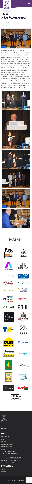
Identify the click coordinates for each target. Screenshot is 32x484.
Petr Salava (5, 436)
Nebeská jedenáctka (11, 454)
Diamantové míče (10, 456)
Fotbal (3, 449)
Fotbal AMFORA (10, 451)
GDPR (3, 469)
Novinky (3, 441)
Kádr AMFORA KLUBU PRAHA (14, 458)
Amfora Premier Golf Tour (9, 463)
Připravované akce (7, 444)
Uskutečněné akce (6, 447)
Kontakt (3, 471)
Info (2, 439)
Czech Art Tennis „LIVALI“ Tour (11, 460)
